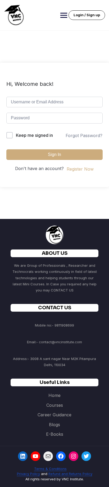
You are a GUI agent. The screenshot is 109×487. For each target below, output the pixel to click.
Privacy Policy (28, 474)
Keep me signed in (34, 135)
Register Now (80, 169)
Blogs (54, 424)
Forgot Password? (84, 135)
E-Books (54, 434)
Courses (54, 405)
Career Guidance (54, 414)
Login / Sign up (87, 15)
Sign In (54, 154)
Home (54, 395)
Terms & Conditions (50, 469)
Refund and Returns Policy (70, 474)
